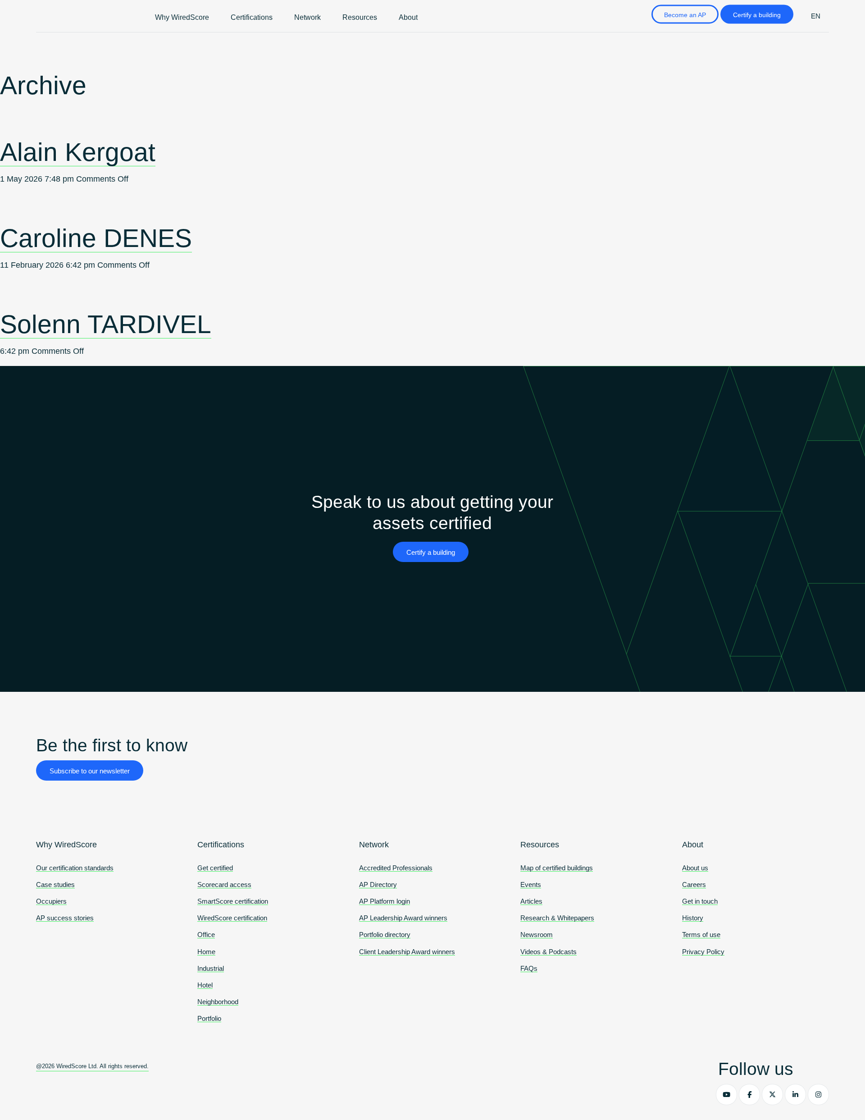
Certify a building (757, 14)
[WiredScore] (63, 16)
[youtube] (726, 1094)
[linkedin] (795, 1094)
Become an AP (685, 14)
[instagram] (818, 1094)
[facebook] (749, 1094)
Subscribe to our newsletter (90, 771)
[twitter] (772, 1094)
